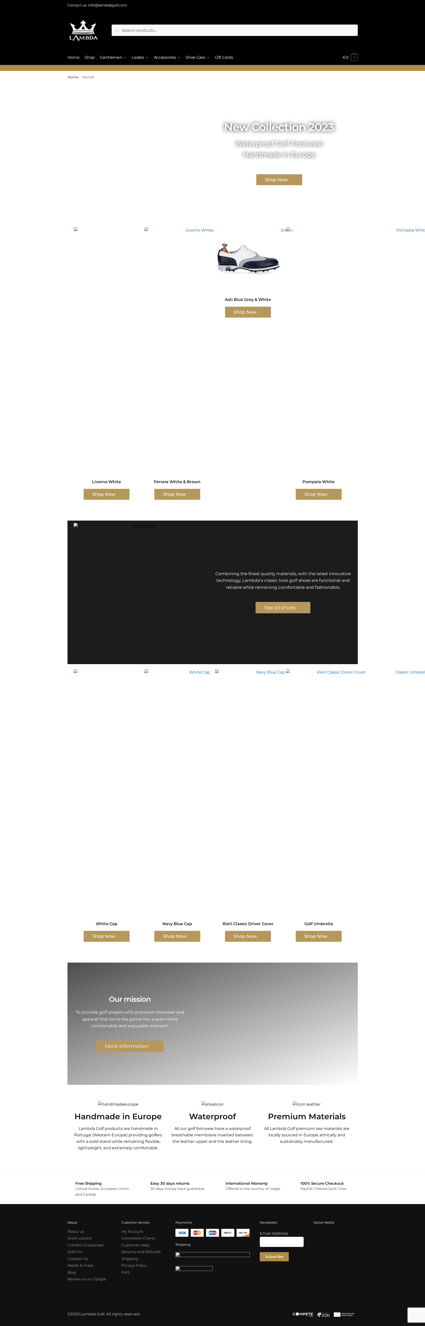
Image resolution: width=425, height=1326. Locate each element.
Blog (71, 1272)
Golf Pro (74, 1251)
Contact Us (77, 1258)
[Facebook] (320, 1235)
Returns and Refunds (141, 1251)
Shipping (129, 1258)
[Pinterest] (344, 1249)
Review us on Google (86, 1279)
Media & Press (80, 1265)
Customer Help (135, 1245)
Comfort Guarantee (85, 1245)
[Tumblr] (332, 1249)
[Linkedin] (320, 1264)
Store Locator (79, 1238)
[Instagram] (332, 1235)
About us (75, 1231)
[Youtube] (320, 1249)
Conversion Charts (138, 1238)
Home (72, 77)
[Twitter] (344, 1235)
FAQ (125, 1272)
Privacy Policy (134, 1265)
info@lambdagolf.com (107, 5)
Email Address (274, 1233)
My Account (132, 1231)
